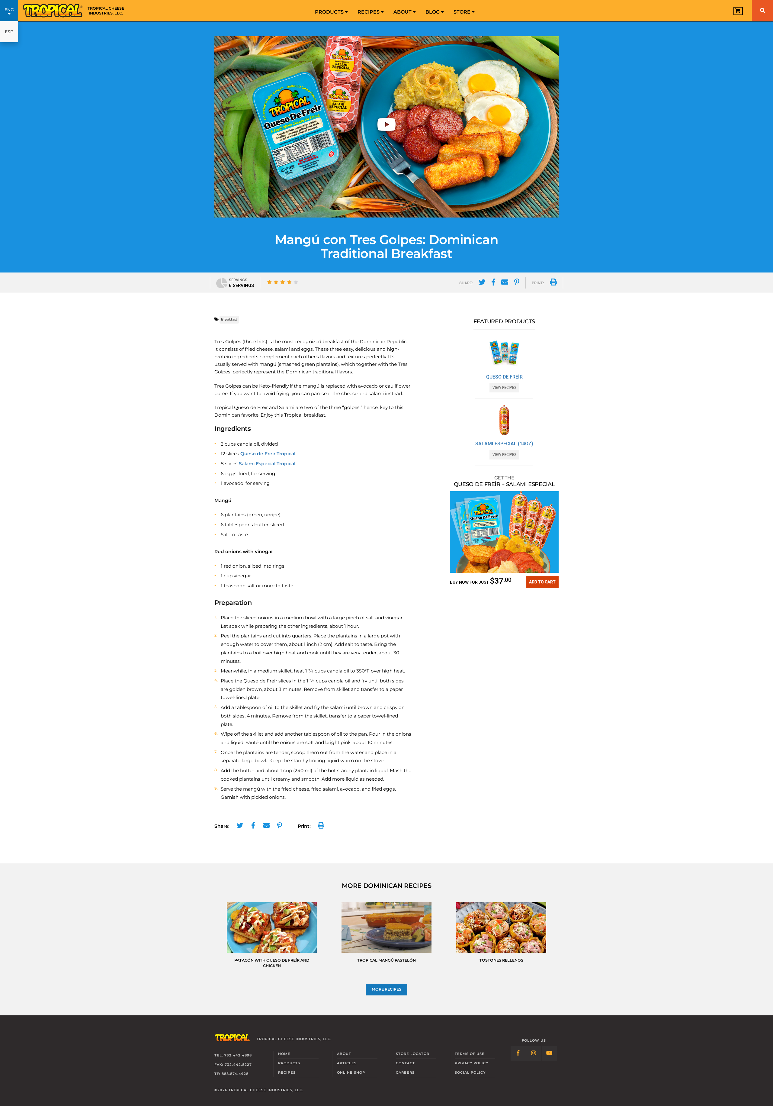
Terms (470, 1054)
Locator (412, 1054)
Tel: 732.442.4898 (233, 1055)
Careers (405, 1072)
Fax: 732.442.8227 (233, 1064)
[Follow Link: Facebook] (518, 1053)
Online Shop (351, 1072)
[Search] (762, 10)
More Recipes (386, 989)
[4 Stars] (289, 282)
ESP (9, 31)
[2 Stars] (276, 282)
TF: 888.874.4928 (231, 1074)
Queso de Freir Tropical (267, 453)
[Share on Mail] (504, 283)
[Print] (553, 283)
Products (330, 12)
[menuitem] (331, 10)
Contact (405, 1063)
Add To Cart (542, 581)
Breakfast (229, 319)
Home (284, 1054)
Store (463, 12)
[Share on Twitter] (482, 283)
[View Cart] (738, 11)
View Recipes (504, 387)
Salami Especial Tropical (267, 463)
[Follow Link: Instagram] (533, 1053)
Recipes (369, 12)
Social (470, 1072)
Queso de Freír (504, 377)
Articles (347, 1063)
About (403, 12)
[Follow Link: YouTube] (549, 1053)
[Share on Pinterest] (516, 283)
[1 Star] (269, 282)
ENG (9, 9)
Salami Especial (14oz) (504, 444)
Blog (433, 12)
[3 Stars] (283, 282)
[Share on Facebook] (493, 283)
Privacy (471, 1063)
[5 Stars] (296, 282)
